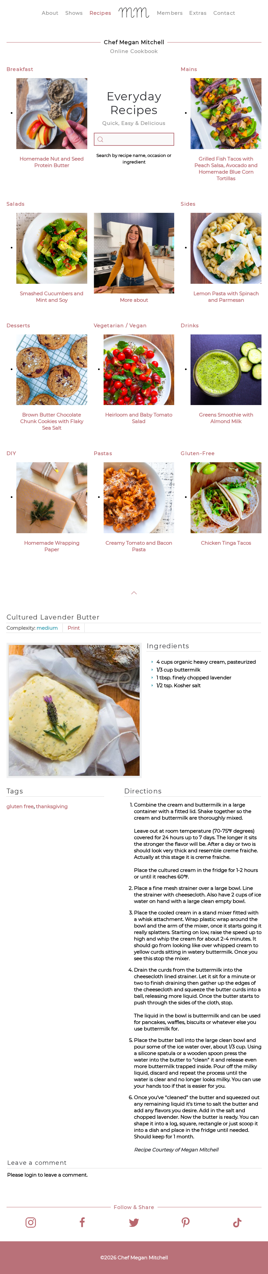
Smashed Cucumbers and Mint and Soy (51, 296)
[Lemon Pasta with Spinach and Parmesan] (226, 248)
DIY (12, 453)
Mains (189, 69)
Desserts (18, 325)
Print (74, 628)
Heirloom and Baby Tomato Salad (138, 418)
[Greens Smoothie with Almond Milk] (226, 369)
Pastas (103, 453)
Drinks (190, 325)
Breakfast (20, 69)
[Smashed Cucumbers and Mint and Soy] (51, 248)
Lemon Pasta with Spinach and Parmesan (226, 296)
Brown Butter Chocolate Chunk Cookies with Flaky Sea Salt (51, 421)
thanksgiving (52, 806)
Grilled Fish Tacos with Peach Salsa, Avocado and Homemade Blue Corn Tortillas (226, 168)
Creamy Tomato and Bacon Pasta (139, 546)
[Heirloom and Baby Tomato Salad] (139, 369)
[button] (134, 593)
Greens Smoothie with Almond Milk (226, 418)
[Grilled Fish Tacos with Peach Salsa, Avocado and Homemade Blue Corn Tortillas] (226, 113)
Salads (16, 204)
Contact (224, 13)
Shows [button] (74, 13)
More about (134, 300)
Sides (188, 204)
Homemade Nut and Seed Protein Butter (52, 162)
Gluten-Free (198, 453)
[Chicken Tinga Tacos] (226, 497)
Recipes (100, 13)
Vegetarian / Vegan (120, 325)
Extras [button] (198, 13)
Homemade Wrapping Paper (51, 546)
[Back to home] (134, 13)
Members (170, 13)
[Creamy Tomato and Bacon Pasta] (139, 497)
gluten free (20, 806)
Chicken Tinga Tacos (226, 543)
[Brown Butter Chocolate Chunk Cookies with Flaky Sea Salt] (51, 369)
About (50, 13)
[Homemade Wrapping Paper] (51, 497)
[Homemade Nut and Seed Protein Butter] (51, 113)
